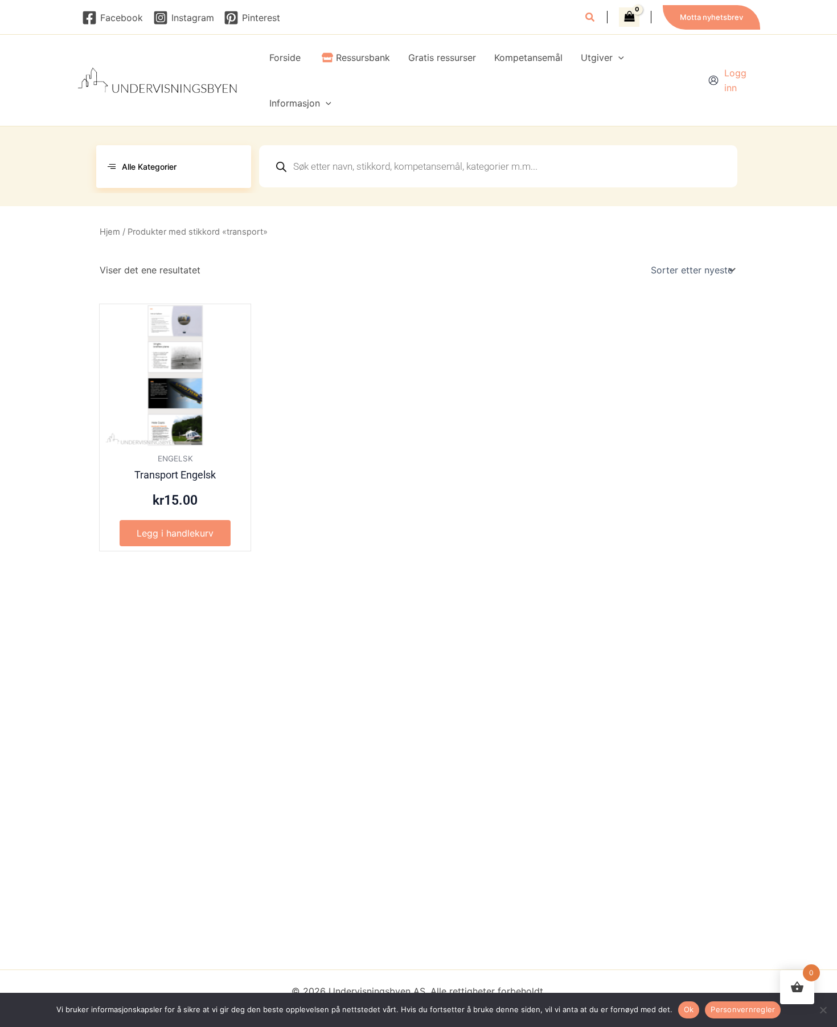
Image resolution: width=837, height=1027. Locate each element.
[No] (822, 1010)
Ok (689, 1009)
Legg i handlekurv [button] (175, 533)
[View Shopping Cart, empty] (629, 17)
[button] (590, 18)
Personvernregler (743, 1009)
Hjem (110, 232)
